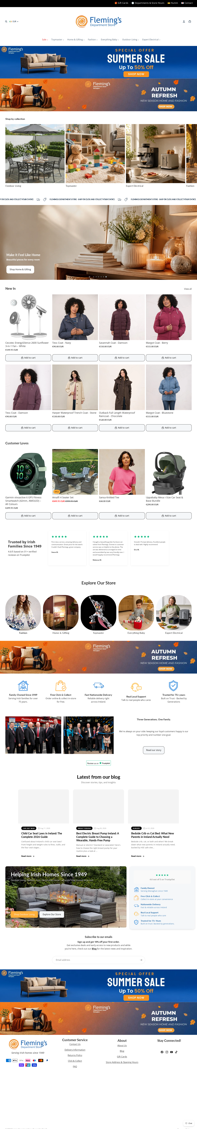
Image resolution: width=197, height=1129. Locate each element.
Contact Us (75, 1044)
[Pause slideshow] (89, 277)
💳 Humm (173, 2)
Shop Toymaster (18, 269)
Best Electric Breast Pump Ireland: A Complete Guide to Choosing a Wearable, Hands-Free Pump (97, 837)
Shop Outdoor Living (24, 914)
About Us (122, 1045)
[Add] (47, 336)
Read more (26, 856)
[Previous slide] (4, 242)
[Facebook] (162, 1052)
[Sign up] (141, 960)
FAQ (75, 1066)
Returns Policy (75, 1055)
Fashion (23, 632)
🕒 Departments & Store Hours (147, 2)
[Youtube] (171, 1052)
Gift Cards (122, 1056)
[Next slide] (189, 156)
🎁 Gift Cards (121, 2)
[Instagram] (166, 1052)
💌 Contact (187, 2)
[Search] (6, 21)
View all (188, 288)
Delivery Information (75, 1049)
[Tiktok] (176, 1052)
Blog (122, 1051)
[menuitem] (45, 39)
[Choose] (93, 336)
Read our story (153, 750)
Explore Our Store (52, 914)
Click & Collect (75, 1060)
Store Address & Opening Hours (122, 1062)
